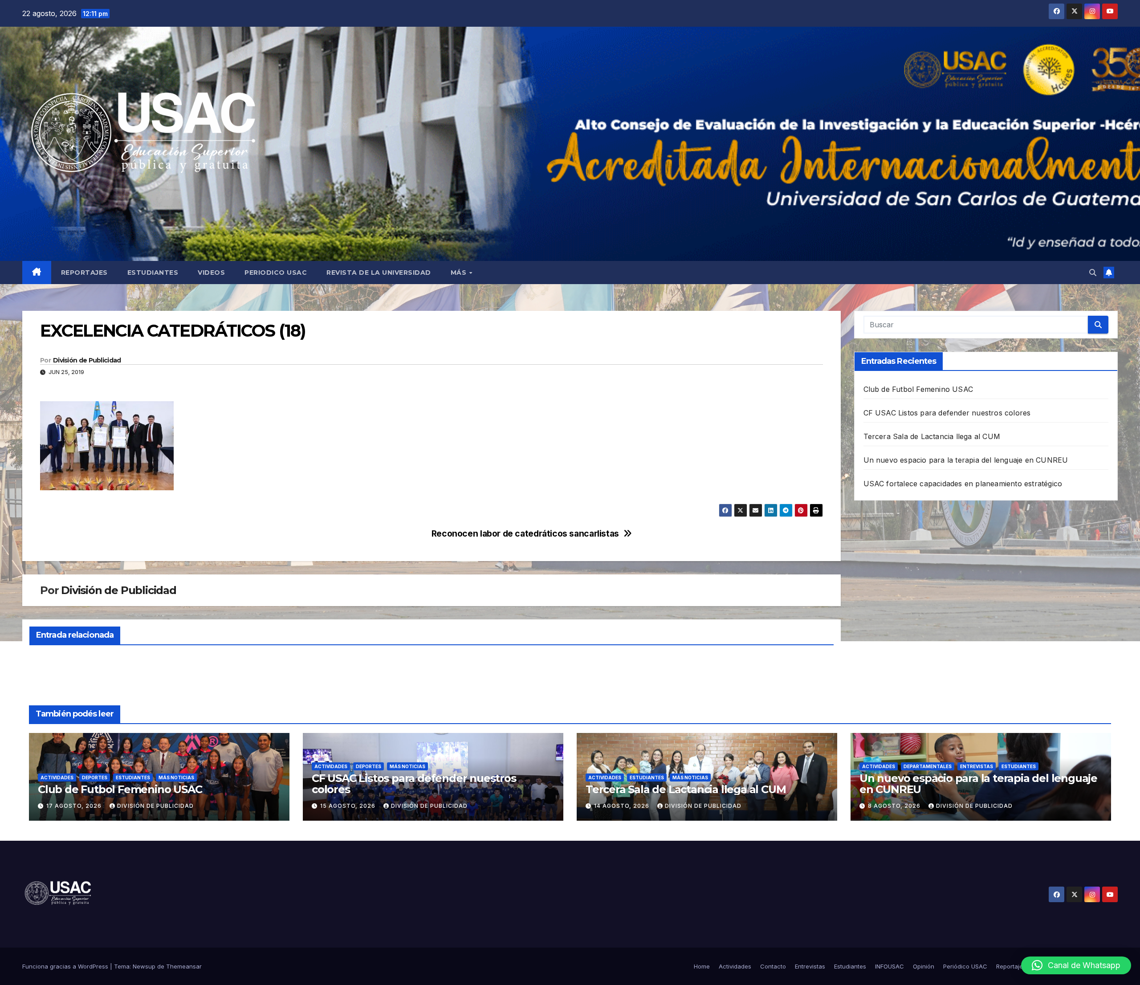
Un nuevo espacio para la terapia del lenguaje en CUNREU (965, 460)
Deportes (94, 777)
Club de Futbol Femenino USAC (918, 389)
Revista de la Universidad (378, 273)
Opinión (923, 966)
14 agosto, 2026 (622, 805)
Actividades (57, 777)
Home (702, 966)
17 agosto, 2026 (74, 805)
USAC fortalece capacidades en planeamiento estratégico (963, 483)
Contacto (773, 966)
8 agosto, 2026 (895, 805)
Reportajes (84, 273)
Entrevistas (976, 766)
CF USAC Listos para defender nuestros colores (947, 412)
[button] (1092, 272)
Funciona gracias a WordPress (66, 966)
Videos (211, 273)
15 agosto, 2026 (348, 805)
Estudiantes (153, 273)
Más (459, 273)
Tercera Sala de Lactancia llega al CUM (932, 436)
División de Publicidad (87, 360)
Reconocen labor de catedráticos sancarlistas (525, 534)
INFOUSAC (889, 966)
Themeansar (184, 966)
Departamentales (928, 766)
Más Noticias (176, 777)
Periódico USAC (965, 966)
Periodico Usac (275, 273)
